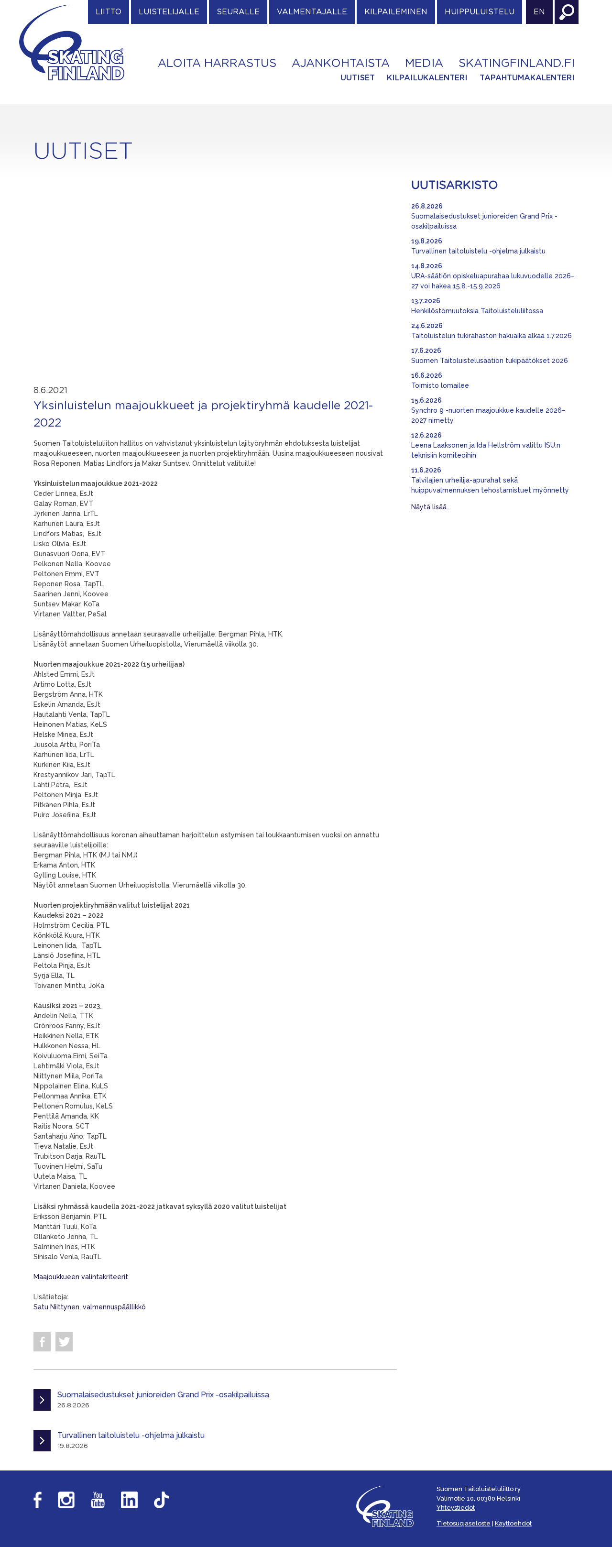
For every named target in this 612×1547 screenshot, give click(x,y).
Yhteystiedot (456, 1507)
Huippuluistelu (479, 12)
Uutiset (357, 78)
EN (539, 12)
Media (424, 63)
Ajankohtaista (341, 63)
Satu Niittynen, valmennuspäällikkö (89, 1307)
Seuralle (238, 12)
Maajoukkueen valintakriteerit (80, 1277)
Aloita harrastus (217, 63)
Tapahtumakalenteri (527, 78)
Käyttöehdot (513, 1523)
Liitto (108, 12)
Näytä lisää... (431, 507)
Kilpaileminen (395, 12)
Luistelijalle (169, 12)
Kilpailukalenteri (427, 78)
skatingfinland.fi (517, 63)
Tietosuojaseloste (464, 1523)
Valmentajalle (312, 12)
